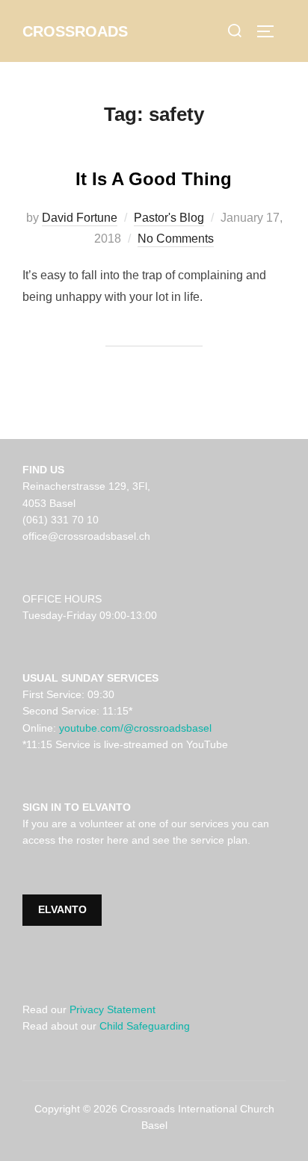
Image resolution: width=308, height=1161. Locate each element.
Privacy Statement (112, 1009)
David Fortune (79, 217)
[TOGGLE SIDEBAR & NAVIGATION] (271, 31)
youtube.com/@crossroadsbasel (135, 728)
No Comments (176, 238)
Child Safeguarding (144, 1026)
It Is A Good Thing (154, 179)
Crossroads (75, 31)
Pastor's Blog (169, 217)
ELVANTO (62, 909)
